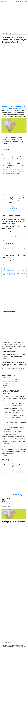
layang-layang (13, 208)
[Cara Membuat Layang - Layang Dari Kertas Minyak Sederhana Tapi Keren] (13, 514)
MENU (25, 1)
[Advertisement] (14, 17)
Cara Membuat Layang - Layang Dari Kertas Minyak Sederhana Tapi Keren (14, 271)
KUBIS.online (22, 108)
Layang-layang (13, 429)
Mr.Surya (10, 499)
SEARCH (21, 1)
